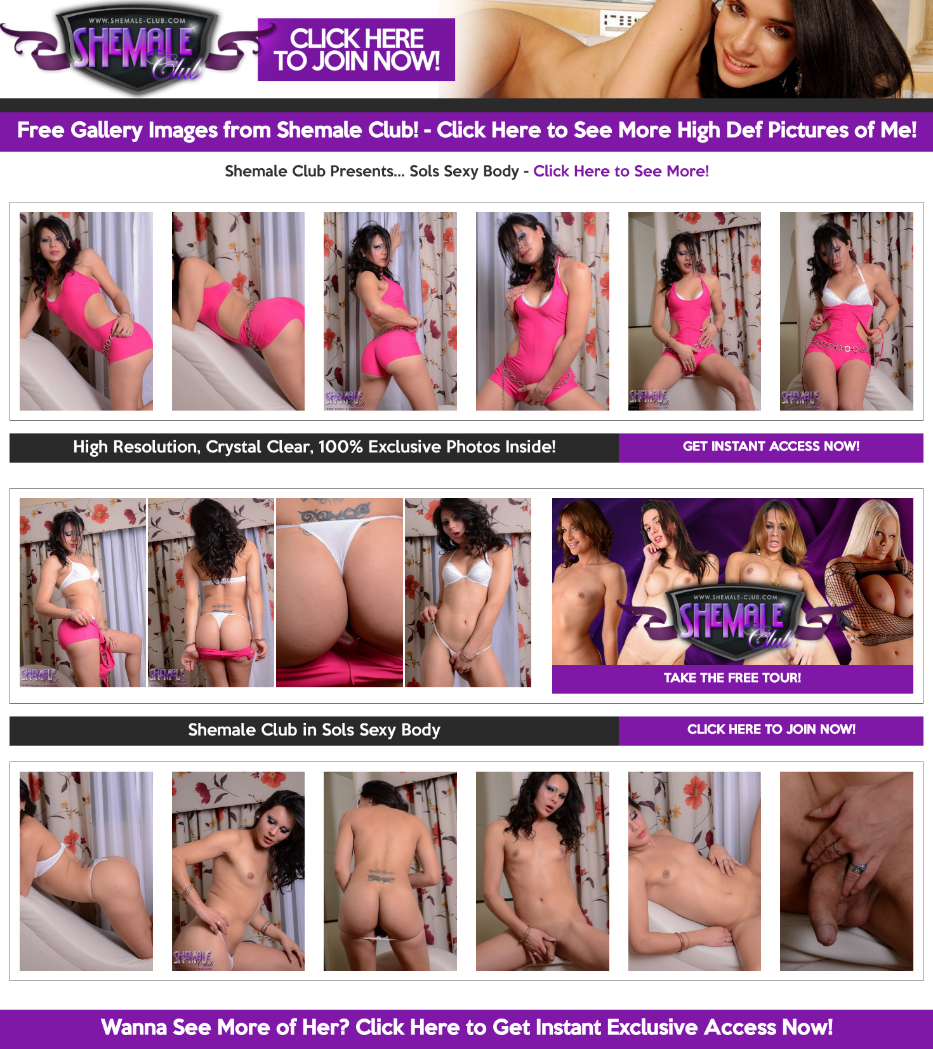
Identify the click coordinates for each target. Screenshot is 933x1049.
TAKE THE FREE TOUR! (732, 679)
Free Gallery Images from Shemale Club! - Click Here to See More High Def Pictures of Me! (466, 131)
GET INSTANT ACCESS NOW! (771, 447)
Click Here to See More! (621, 172)
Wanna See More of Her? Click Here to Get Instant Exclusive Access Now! (467, 1028)
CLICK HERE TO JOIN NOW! (771, 730)
